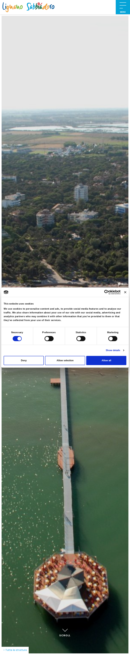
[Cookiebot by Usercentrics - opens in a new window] (106, 292)
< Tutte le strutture (15, 650)
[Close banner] (125, 292)
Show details (113, 350)
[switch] (49, 338)
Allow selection (65, 360)
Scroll (65, 635)
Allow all (106, 360)
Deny (24, 360)
